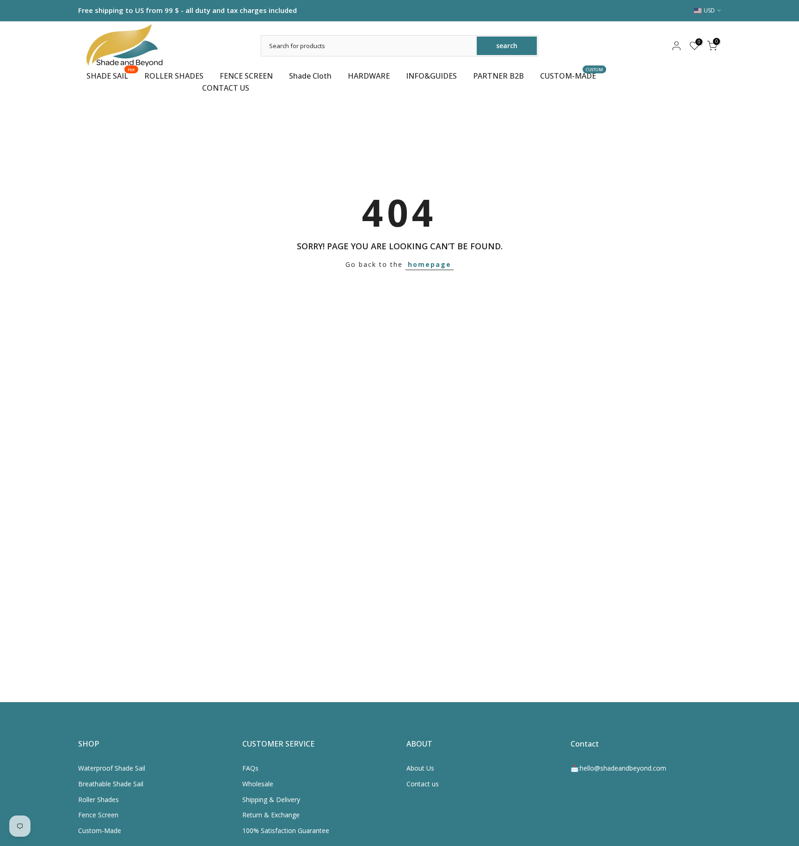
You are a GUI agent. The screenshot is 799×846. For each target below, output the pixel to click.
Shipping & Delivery (271, 799)
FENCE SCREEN (246, 76)
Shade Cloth (310, 76)
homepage (429, 264)
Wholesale (257, 783)
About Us (420, 768)
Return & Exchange (271, 814)
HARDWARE (369, 76)
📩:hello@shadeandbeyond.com (618, 768)
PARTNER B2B (498, 76)
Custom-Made (99, 830)
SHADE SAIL (110, 75)
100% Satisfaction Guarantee (285, 830)
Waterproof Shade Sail (111, 768)
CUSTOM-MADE (571, 75)
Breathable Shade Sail (110, 783)
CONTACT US (225, 88)
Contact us (422, 783)
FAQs (250, 768)
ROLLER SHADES (173, 76)
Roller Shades (98, 799)
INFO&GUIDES (431, 76)
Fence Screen (98, 814)
